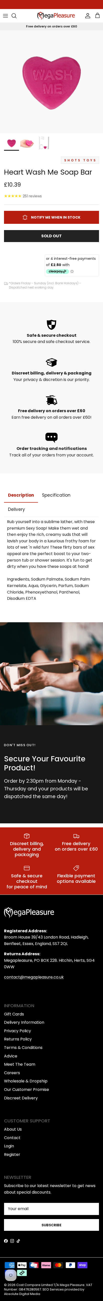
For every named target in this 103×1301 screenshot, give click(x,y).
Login (9, 1146)
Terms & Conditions (23, 1047)
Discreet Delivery (21, 1098)
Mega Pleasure (72, 1285)
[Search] (16, 15)
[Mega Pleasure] (56, 16)
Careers (12, 1073)
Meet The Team (19, 1064)
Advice (10, 1056)
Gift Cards (14, 1014)
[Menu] (5, 15)
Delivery (16, 509)
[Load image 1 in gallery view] (51, 81)
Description (21, 495)
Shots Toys (80, 160)
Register (12, 1154)
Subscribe (52, 1225)
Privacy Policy (17, 1031)
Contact (12, 1138)
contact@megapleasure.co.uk (34, 977)
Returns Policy (18, 1039)
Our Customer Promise (26, 1089)
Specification (56, 495)
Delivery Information (24, 1022)
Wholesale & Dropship (26, 1081)
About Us (13, 1129)
